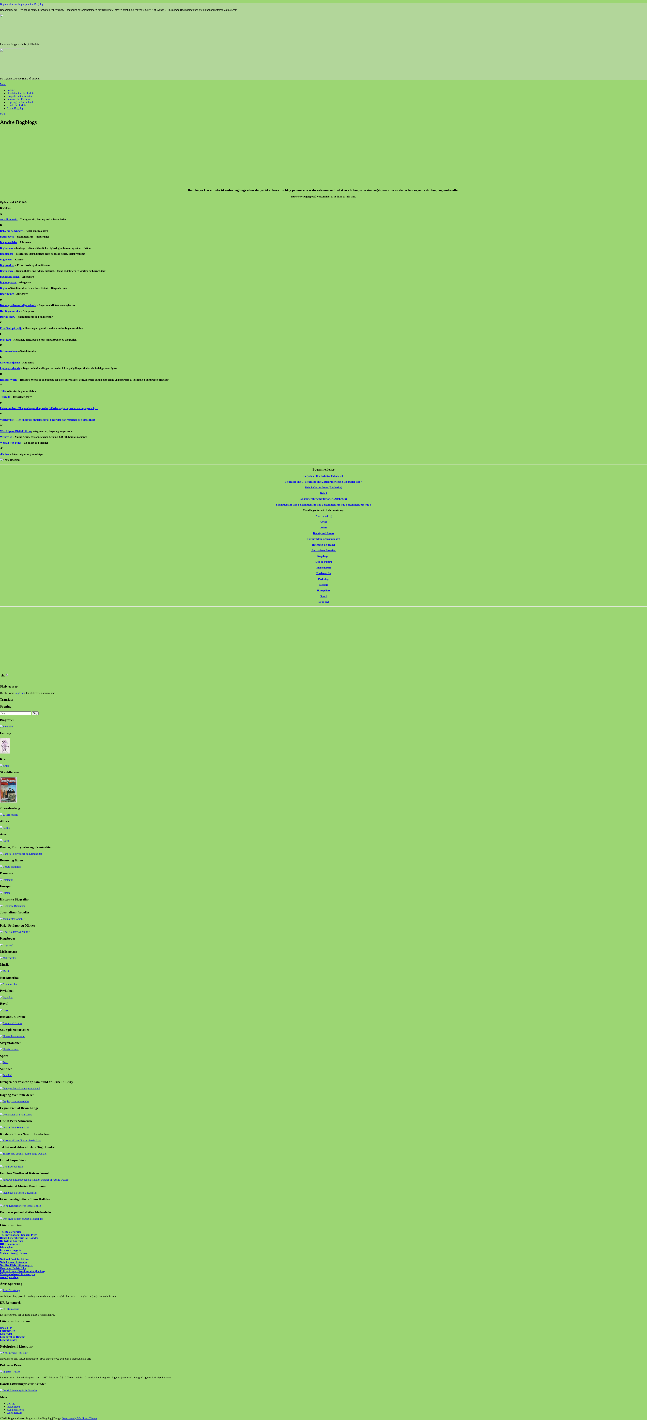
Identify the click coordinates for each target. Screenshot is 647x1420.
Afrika (323, 521)
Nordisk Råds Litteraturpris (16, 1265)
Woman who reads (10, 442)
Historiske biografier (323, 544)
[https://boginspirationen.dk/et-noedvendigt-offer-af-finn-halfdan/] (20, 1205)
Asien (323, 527)
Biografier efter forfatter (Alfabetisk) (323, 476)
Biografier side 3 (333, 481)
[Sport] (4, 1062)
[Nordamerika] (8, 984)
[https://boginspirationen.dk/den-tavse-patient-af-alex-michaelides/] (21, 1218)
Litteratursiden (8, 1340)
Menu (3, 84)
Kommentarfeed (15, 1409)
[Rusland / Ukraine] (11, 1023)
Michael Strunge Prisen (13, 1253)
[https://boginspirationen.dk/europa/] (5, 892)
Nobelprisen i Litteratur (13, 1262)
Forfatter (5, 1330)
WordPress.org (14, 1412)
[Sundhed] (6, 1075)
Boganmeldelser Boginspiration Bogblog (21, 4)
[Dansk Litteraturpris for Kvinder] (18, 1390)
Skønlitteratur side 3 (335, 504)
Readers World (8, 379)
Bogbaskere (6, 248)
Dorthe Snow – (8, 316)
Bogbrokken (7, 265)
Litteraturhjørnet (10, 362)
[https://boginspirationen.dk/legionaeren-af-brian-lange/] (16, 1114)
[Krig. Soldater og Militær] (14, 931)
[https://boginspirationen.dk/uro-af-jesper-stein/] (11, 1166)
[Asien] (4, 840)
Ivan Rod (5, 339)
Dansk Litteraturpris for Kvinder (19, 1238)
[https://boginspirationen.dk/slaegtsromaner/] (9, 1049)
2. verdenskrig (323, 516)
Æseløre (4, 454)
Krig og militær (323, 561)
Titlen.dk (5, 396)
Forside (11, 90)
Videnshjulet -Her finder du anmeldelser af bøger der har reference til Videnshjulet (47, 419)
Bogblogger (6, 253)
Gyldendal (6, 1333)
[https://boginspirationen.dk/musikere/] (4, 971)
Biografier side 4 (353, 481)
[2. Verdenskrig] (9, 814)
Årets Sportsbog (9, 1277)
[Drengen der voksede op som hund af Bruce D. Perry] (20, 1088)
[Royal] (4, 1010)
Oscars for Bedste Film (13, 1268)
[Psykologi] (6, 997)
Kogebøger (323, 556)
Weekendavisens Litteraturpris (17, 1274)
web (12, 1330)
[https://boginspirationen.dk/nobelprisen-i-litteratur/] (13, 1352)
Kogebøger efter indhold (20, 102)
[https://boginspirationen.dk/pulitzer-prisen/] (10, 1371)
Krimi (323, 493)
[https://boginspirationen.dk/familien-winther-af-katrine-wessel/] (34, 1179)
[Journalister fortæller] (12, 918)
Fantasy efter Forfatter (18, 99)
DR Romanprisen (10, 1244)
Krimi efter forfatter (17, 105)
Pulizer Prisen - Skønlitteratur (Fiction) (22, 1271)
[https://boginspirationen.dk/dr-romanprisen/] (9, 1309)
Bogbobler (6, 259)
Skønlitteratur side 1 (287, 504)
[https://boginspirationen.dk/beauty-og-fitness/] (10, 866)
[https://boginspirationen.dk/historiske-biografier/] (12, 906)
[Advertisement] (101, 158)
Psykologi (323, 579)
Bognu (4, 288)
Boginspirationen (10, 276)
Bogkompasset (8, 282)
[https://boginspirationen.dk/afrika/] (5, 827)
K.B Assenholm (9, 351)
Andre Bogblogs (15, 108)
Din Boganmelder (10, 311)
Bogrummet (7, 293)
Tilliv (3, 391)
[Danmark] (6, 879)
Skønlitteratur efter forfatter (21, 93)
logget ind (20, 693)
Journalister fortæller (323, 550)
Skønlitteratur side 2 (311, 504)
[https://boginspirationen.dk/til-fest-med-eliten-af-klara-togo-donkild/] (23, 1153)
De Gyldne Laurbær (11, 1241)
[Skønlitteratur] (8, 801)
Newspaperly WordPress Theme (79, 1418)
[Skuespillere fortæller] (12, 1036)
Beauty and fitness (323, 533)
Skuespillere (323, 590)
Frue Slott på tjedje (11, 328)
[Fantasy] (5, 752)
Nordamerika (323, 573)
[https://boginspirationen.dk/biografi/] (6, 726)
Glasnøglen (6, 1247)
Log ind (11, 1403)
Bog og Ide (6, 1327)
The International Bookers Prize (18, 1234)
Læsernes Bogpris (10, 1250)
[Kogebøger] (7, 945)
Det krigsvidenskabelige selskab (18, 305)
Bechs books (7, 236)
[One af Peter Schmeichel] (14, 1127)
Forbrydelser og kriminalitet (323, 539)
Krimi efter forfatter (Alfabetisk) (323, 487)
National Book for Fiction (14, 1259)
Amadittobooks (9, 219)
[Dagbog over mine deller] (14, 1101)
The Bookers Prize (10, 1231)
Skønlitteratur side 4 (359, 504)
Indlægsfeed (13, 1406)
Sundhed (323, 601)
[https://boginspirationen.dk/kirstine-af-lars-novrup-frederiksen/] (20, 1140)
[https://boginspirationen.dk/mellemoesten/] (8, 958)
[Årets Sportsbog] (10, 1290)
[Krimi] (4, 765)
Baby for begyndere (11, 230)
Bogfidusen (6, 271)
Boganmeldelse (8, 242)
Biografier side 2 (314, 481)
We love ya (6, 437)
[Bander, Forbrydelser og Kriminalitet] (21, 853)
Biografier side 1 (294, 481)
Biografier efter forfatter (19, 96)
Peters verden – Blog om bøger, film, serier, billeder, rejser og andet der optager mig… (49, 408)
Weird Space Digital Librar (15, 431)
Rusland (323, 584)
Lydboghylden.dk (10, 368)
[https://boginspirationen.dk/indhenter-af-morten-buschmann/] (18, 1192)
